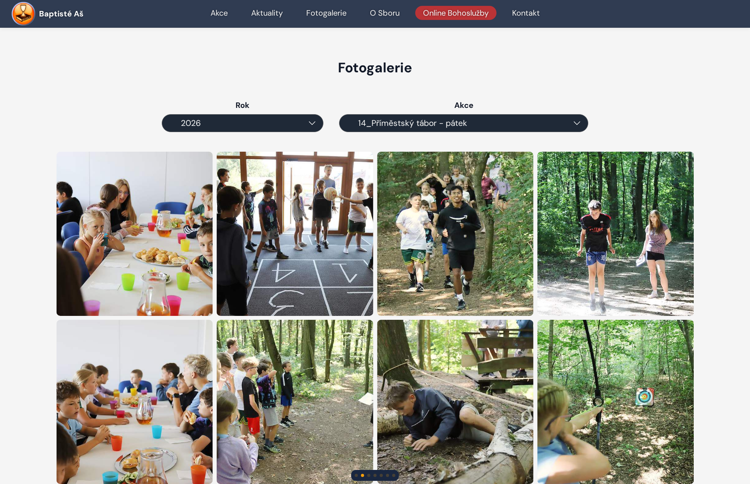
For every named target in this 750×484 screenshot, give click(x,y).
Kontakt (526, 13)
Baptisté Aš (61, 14)
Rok (243, 105)
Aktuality (267, 13)
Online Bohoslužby (456, 13)
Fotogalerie (326, 13)
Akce (219, 13)
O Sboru (385, 13)
